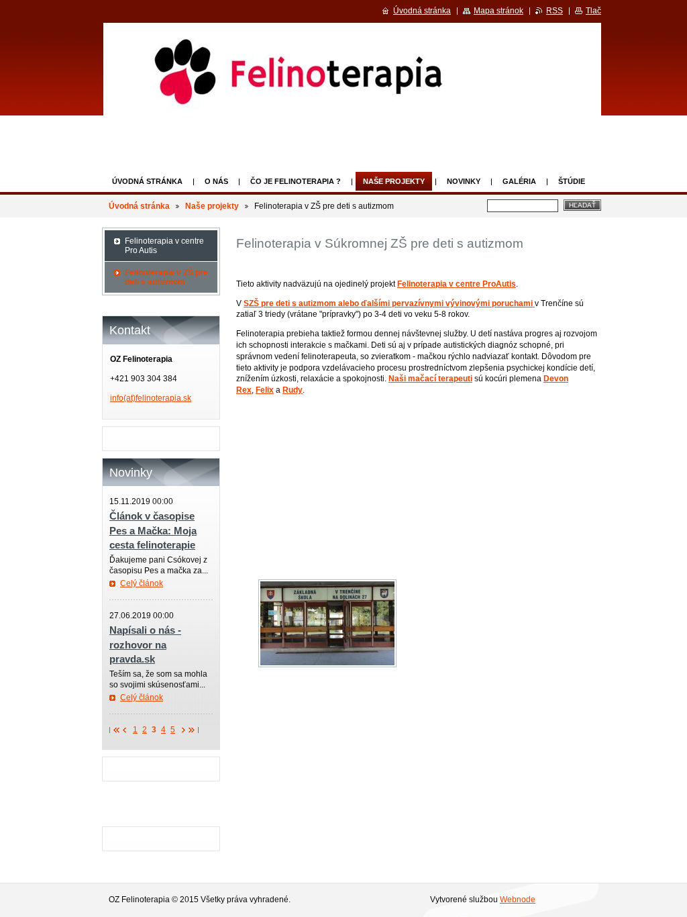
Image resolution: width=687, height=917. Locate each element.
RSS (554, 10)
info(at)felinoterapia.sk (150, 398)
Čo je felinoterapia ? (295, 181)
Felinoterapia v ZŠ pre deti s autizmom (166, 277)
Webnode (517, 899)
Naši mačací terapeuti (430, 378)
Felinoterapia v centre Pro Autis (164, 245)
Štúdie (571, 181)
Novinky (463, 181)
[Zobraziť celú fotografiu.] (327, 623)
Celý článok (141, 583)
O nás (216, 181)
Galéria (519, 181)
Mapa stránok (498, 10)
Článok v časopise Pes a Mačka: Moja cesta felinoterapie (153, 530)
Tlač (593, 10)
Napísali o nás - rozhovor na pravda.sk (145, 644)
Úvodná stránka (147, 181)
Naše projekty (394, 181)
